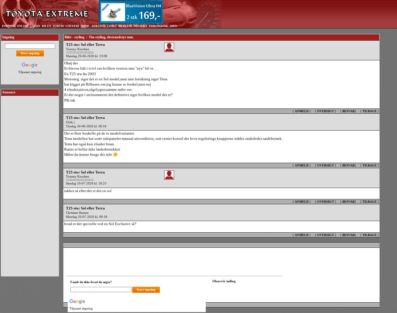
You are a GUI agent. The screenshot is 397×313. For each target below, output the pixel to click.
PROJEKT (140, 26)
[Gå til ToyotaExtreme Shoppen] (187, 11)
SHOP (85, 26)
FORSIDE (8, 26)
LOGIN (35, 26)
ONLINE (22, 26)
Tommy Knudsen (77, 49)
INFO (173, 26)
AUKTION (98, 26)
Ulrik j (70, 122)
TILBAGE (369, 111)
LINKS (112, 26)
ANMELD (302, 111)
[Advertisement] (30, 184)
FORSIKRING (158, 26)
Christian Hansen (77, 212)
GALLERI (72, 26)
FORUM (58, 26)
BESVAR (348, 111)
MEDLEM (125, 26)
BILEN (46, 26)
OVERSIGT (325, 111)
